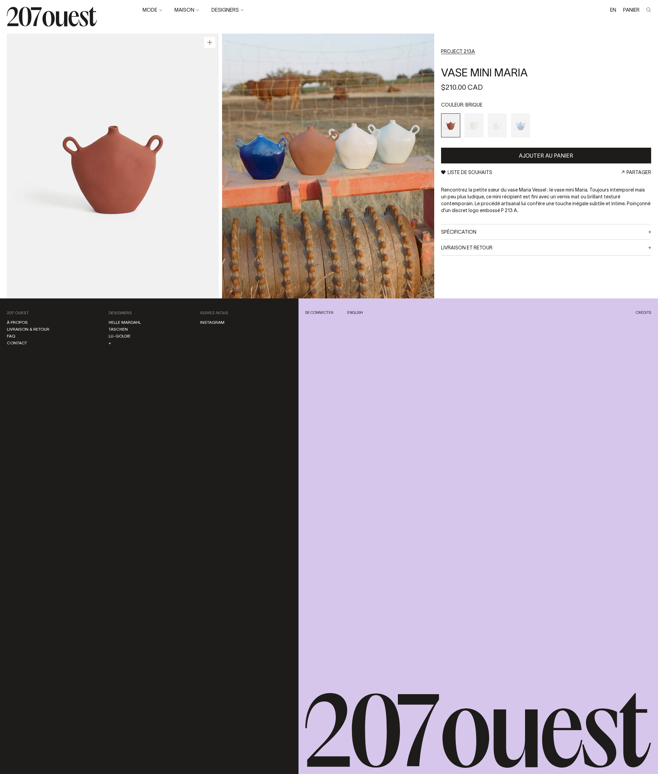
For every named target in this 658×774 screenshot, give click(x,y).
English (355, 312)
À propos (17, 322)
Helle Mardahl (125, 322)
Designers (120, 312)
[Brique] (450, 125)
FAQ (11, 336)
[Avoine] (474, 125)
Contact (17, 343)
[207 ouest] (478, 730)
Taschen (118, 329)
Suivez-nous (214, 312)
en (613, 10)
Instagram (212, 322)
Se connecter (319, 312)
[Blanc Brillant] (497, 125)
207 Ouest (18, 312)
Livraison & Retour (28, 329)
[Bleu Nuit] (520, 125)
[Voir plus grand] (209, 42)
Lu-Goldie (120, 336)
